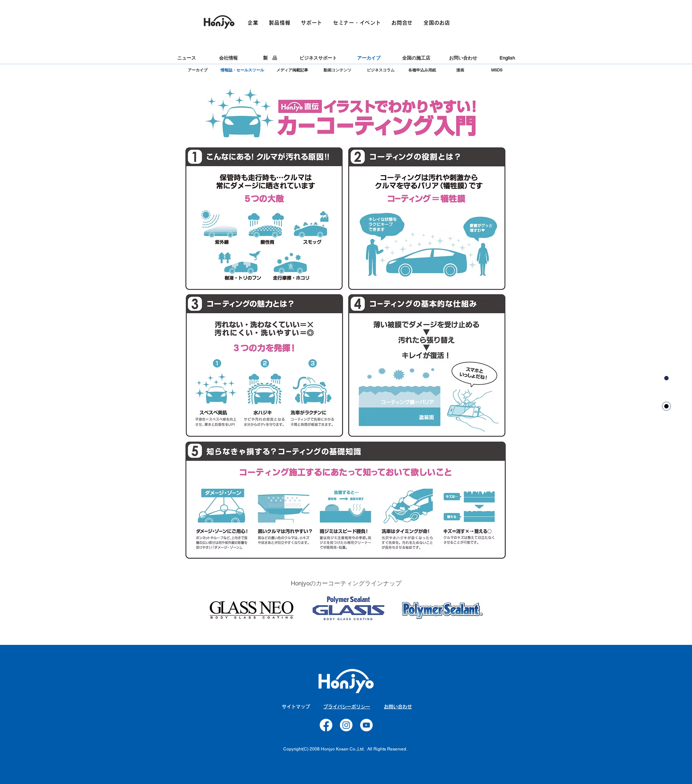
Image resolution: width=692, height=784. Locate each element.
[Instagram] (346, 725)
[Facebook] (326, 725)
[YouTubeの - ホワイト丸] (366, 725)
